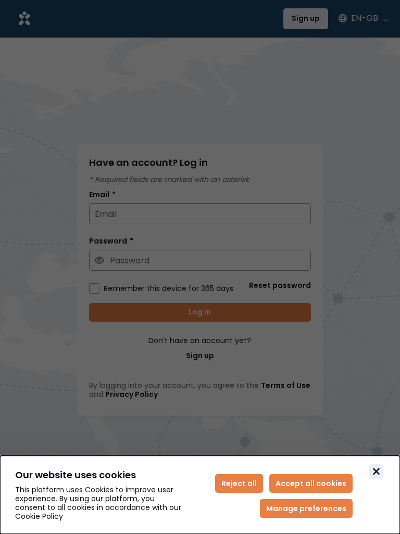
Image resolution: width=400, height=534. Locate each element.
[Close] (376, 471)
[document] (200, 495)
